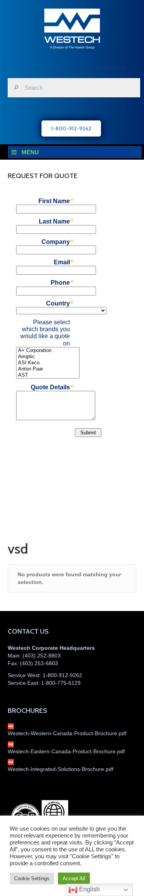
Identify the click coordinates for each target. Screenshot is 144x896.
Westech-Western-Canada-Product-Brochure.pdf (67, 733)
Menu (30, 152)
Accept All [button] (74, 878)
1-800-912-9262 (62, 675)
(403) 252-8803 (42, 655)
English (89, 889)
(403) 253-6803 (39, 663)
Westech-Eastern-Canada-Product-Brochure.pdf (66, 751)
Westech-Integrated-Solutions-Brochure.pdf (60, 769)
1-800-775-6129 (61, 683)
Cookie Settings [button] (32, 878)
